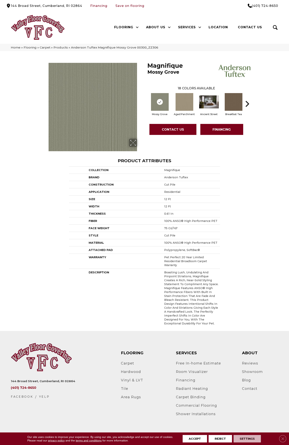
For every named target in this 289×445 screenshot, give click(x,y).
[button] (137, 27)
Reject (220, 438)
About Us (155, 27)
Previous (145, 98)
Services (187, 27)
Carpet (45, 47)
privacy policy (56, 440)
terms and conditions (89, 440)
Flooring (123, 27)
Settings (247, 438)
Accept (195, 438)
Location (218, 27)
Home (15, 47)
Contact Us (250, 27)
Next (247, 98)
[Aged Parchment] (184, 102)
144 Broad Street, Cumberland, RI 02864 (46, 6)
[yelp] (44, 397)
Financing (98, 6)
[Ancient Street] (209, 101)
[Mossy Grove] (160, 102)
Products (60, 47)
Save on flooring (129, 6)
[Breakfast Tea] (233, 102)
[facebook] (22, 397)
